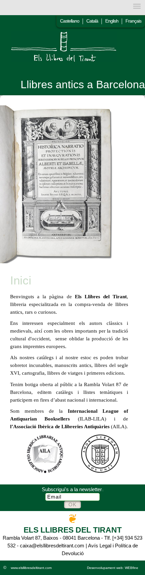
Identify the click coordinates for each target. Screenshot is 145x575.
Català (92, 21)
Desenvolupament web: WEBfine (112, 568)
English (111, 21)
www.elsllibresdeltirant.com (31, 568)
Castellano (69, 21)
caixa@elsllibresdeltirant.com (52, 545)
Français (133, 21)
